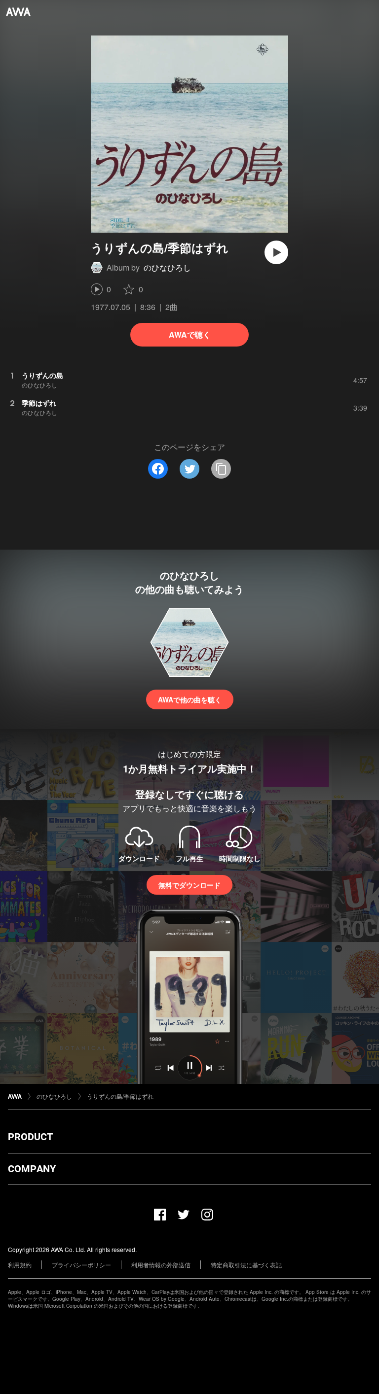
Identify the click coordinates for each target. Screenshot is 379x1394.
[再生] (276, 252)
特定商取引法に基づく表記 (246, 1264)
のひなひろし (167, 267)
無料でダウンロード (189, 885)
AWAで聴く (190, 334)
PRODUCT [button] (30, 1137)
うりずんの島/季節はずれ (120, 1096)
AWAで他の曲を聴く (190, 699)
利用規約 (20, 1264)
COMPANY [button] (32, 1169)
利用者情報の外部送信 (160, 1264)
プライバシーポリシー (81, 1264)
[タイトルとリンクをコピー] (221, 469)
